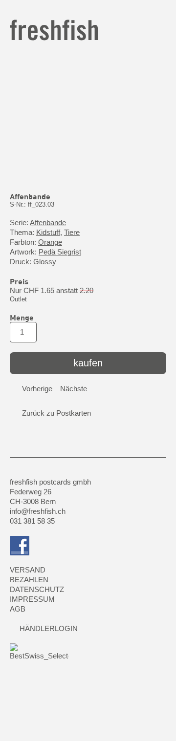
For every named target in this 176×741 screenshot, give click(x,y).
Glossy (44, 261)
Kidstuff (48, 232)
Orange (50, 242)
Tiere (72, 232)
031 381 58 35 (32, 521)
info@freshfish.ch (38, 511)
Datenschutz (37, 589)
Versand (27, 570)
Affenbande (48, 222)
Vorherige (37, 388)
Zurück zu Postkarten (56, 413)
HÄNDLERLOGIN (49, 628)
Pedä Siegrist (60, 252)
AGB (17, 609)
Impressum (32, 599)
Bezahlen (29, 579)
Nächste (73, 388)
